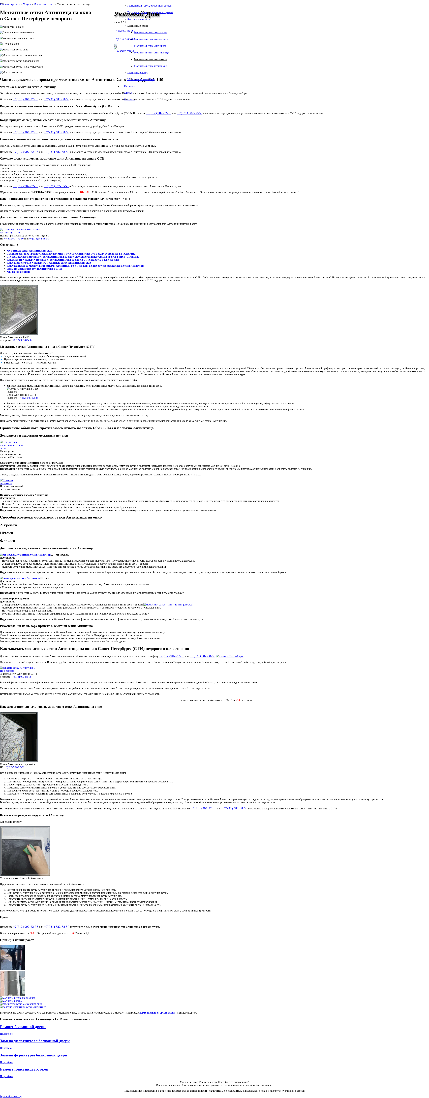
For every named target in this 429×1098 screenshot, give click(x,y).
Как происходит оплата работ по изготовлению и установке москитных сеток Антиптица (65, 198)
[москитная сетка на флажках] (214, 997)
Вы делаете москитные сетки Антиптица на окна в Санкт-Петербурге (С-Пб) (56, 106)
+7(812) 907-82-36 (25, 99)
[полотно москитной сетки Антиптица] (214, 1007)
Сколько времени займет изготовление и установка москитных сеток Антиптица (59, 139)
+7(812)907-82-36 (14, 238)
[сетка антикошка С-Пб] (214, 958)
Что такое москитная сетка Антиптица (28, 87)
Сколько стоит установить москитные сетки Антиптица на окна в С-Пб (52, 158)
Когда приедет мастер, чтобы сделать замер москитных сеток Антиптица (53, 120)
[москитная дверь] (214, 1000)
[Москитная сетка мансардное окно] (214, 1003)
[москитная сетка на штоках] (214, 983)
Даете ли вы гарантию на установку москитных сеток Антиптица (48, 217)
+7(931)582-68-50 (56, 186)
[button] (214, 87)
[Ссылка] (124, 50)
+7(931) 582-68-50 (56, 99)
